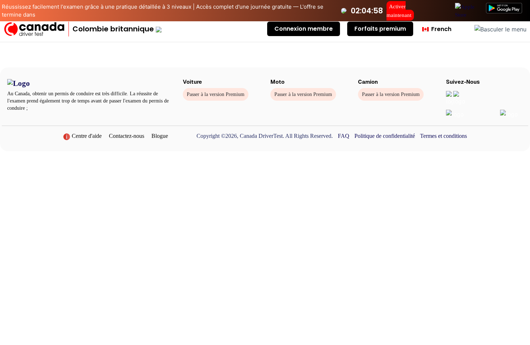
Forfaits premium (380, 29)
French (440, 29)
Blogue (159, 136)
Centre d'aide (86, 136)
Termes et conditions (443, 136)
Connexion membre (303, 29)
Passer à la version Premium (215, 94)
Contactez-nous (126, 136)
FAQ (343, 136)
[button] (117, 29)
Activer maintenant (399, 11)
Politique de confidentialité (384, 136)
